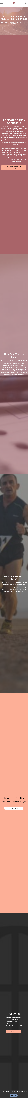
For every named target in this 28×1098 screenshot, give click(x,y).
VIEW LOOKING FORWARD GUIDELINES (13, 167)
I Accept (13, 1095)
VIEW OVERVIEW (14, 1031)
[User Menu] (26, 3)
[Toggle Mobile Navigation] (1, 2)
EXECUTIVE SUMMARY (13, 808)
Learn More (15, 1092)
